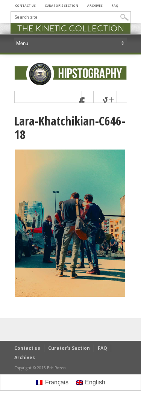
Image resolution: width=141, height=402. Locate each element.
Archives (95, 5)
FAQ (115, 5)
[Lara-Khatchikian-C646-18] (70, 296)
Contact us (25, 5)
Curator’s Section (61, 5)
